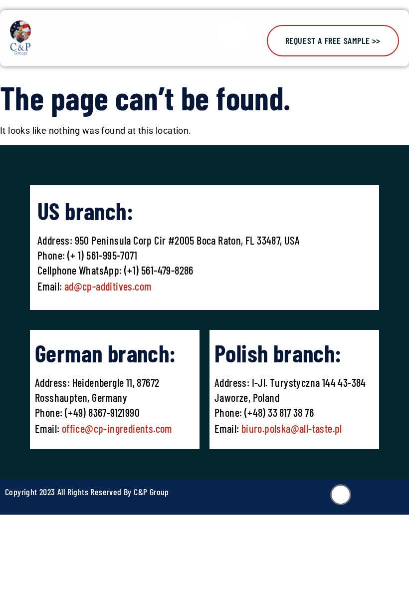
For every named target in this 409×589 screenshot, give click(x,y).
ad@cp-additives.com (108, 286)
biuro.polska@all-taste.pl (291, 428)
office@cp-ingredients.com (115, 428)
